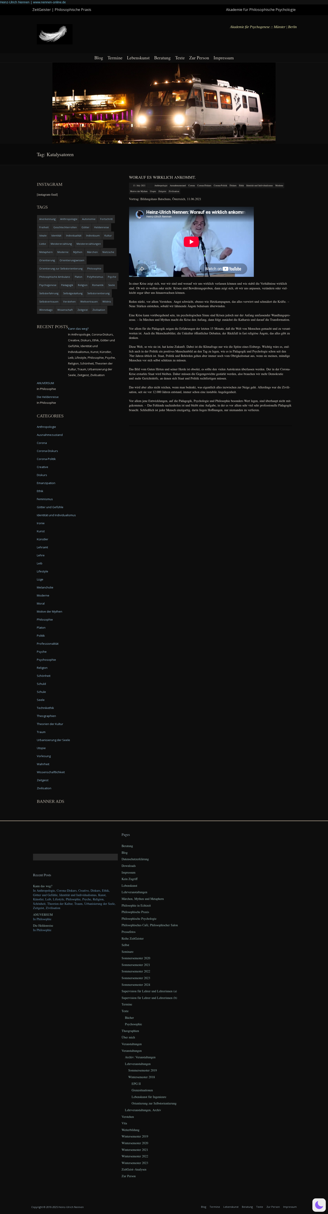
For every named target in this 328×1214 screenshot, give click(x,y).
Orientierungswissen (72, 260)
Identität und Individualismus (259, 185)
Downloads (129, 866)
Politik (41, 636)
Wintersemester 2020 (135, 1143)
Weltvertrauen (89, 301)
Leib (39, 563)
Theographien (46, 716)
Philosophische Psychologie (139, 918)
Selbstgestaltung (73, 293)
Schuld (41, 684)
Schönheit (43, 676)
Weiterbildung (130, 1130)
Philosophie (94, 268)
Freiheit (44, 227)
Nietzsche (108, 252)
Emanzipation (46, 483)
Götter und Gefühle (50, 507)
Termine (115, 58)
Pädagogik (67, 285)
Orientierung (47, 260)
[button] (319, 1205)
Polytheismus (95, 276)
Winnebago (46, 309)
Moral (41, 603)
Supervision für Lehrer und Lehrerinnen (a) (149, 991)
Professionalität (47, 644)
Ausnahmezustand (178, 185)
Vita (124, 1123)
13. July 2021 (139, 185)
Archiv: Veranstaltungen (140, 1057)
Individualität (73, 235)
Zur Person (199, 58)
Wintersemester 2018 (141, 1077)
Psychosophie (46, 660)
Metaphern (46, 252)
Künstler (42, 539)
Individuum (93, 235)
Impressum (224, 58)
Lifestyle (42, 571)
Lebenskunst (138, 58)
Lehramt (42, 547)
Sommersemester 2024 (136, 984)
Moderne (279, 185)
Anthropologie (160, 185)
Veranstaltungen (132, 1044)
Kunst (41, 531)
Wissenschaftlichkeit (51, 772)
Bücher (129, 1017)
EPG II (136, 1083)
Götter (85, 227)
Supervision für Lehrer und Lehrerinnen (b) (149, 998)
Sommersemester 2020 (136, 958)
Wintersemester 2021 (135, 1150)
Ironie (41, 523)
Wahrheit (43, 764)
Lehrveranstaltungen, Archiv (143, 1110)
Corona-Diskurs (204, 185)
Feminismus (45, 499)
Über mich (128, 1037)
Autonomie (88, 219)
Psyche (112, 276)
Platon (78, 276)
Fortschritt (106, 219)
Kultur (108, 235)
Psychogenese (47, 285)
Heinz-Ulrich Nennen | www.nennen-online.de (33, 2)
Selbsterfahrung (48, 293)
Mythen (77, 252)
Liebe (42, 243)
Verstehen (69, 301)
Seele (111, 285)
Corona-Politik (220, 185)
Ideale (43, 235)
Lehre (41, 555)
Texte (180, 58)
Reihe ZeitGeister (133, 938)
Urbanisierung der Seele (53, 740)
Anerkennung (47, 219)
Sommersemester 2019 (142, 1070)
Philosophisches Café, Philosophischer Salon (150, 925)
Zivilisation (174, 191)
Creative (42, 467)
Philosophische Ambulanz (54, 276)
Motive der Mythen (138, 191)
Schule (41, 692)
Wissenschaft (65, 309)
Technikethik (45, 708)
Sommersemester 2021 (136, 965)
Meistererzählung (61, 243)
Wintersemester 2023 (135, 1163)
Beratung (162, 58)
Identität (56, 235)
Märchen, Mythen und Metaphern (143, 899)
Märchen (92, 252)
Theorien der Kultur (50, 724)
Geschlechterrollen (65, 227)
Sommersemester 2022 (136, 971)
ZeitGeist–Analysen (134, 1169)
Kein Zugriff (129, 879)
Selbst (125, 945)
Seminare (127, 951)
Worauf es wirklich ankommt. (162, 177)
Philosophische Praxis (135, 912)
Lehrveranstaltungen (134, 892)
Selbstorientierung (98, 293)
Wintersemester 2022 (135, 1156)
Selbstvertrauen (48, 301)
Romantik (98, 285)
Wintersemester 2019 (135, 1136)
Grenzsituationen (142, 1090)
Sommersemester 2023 (136, 978)
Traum (41, 732)
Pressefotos (128, 932)
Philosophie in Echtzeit (136, 905)
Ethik (241, 185)
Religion (82, 285)
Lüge (40, 579)
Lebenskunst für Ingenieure (149, 1097)
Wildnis (106, 301)
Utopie (153, 191)
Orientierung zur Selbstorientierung (61, 268)
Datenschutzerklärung (135, 859)
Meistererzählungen (89, 243)
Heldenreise (101, 227)
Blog (98, 58)
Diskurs (233, 185)
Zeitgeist (162, 191)
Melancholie (45, 587)
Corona (191, 185)
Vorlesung (44, 756)
